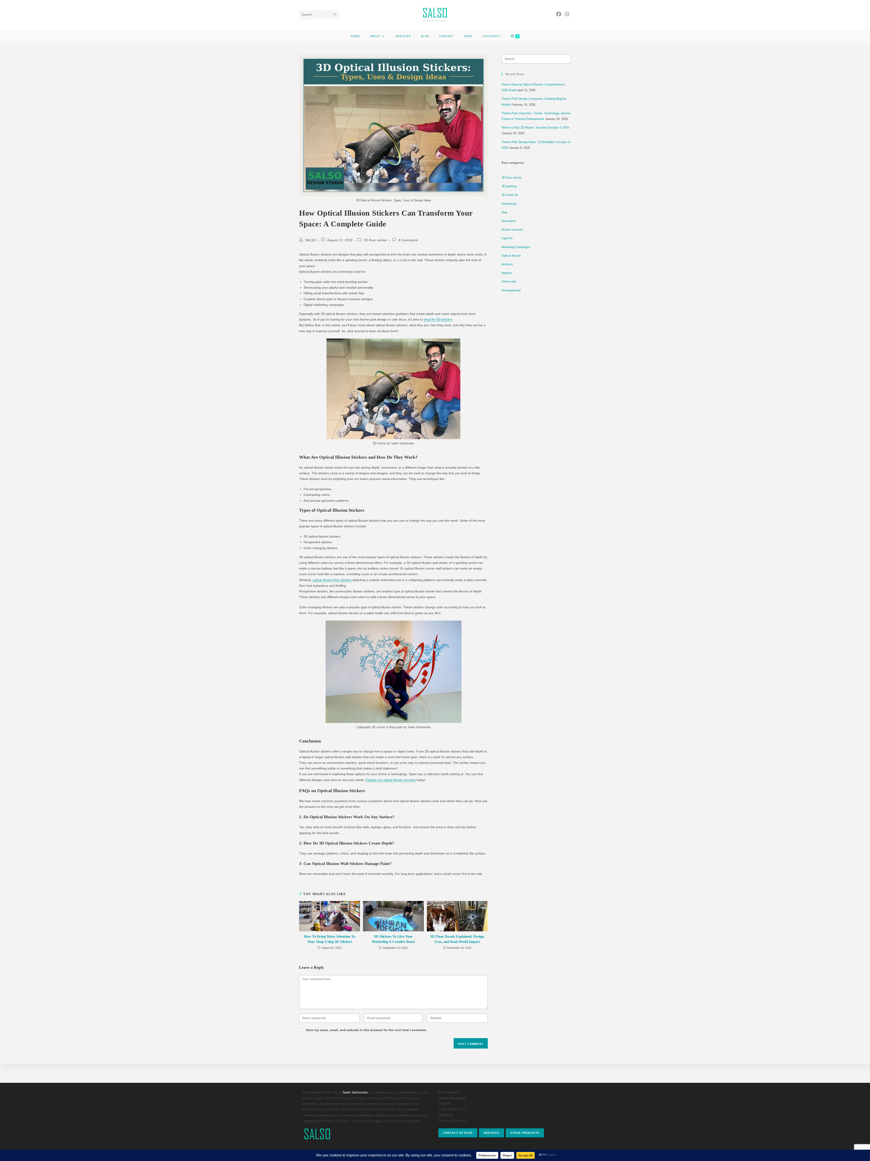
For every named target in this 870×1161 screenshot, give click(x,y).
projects (507, 273)
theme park (509, 281)
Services (491, 1132)
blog (504, 212)
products (507, 264)
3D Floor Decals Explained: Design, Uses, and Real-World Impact (457, 939)
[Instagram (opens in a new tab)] (567, 14)
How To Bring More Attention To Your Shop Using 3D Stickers (329, 939)
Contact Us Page (458, 1132)
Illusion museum (512, 229)
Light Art (507, 238)
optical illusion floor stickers (332, 580)
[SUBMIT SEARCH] (335, 14)
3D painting (509, 186)
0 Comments (408, 240)
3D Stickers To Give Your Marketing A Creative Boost (393, 939)
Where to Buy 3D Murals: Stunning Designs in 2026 (535, 127)
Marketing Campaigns (516, 247)
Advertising (509, 203)
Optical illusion (511, 255)
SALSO (310, 240)
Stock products (525, 1132)
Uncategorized (511, 290)
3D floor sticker (375, 240)
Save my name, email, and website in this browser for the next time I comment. (366, 1030)
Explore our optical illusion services (391, 780)
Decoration (509, 221)
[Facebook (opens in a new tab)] (558, 14)
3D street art (510, 195)
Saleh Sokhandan (355, 1092)
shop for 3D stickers (438, 319)
